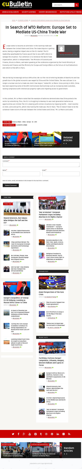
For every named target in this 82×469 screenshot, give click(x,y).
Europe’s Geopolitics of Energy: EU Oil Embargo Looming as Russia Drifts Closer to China (16, 300)
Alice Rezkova (52, 306)
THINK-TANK (40, 16)
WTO (35, 122)
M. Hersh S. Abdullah (53, 327)
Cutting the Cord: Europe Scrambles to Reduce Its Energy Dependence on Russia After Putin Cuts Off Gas (20, 327)
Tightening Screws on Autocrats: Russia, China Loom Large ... (45, 144)
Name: (5, 170)
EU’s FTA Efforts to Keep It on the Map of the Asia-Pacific (55, 314)
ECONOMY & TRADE (26, 16)
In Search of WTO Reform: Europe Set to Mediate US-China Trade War (50, 20)
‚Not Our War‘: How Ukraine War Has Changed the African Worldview (20, 269)
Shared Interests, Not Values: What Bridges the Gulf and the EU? (16, 220)
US (32, 122)
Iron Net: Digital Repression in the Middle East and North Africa (20, 232)
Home (13, 20)
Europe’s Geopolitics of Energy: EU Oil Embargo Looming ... (16, 144)
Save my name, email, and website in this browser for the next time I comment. (26, 180)
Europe (29, 122)
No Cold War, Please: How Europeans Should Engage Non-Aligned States (20, 257)
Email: (44, 170)
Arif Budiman (51, 318)
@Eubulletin (34, 36)
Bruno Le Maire (16, 122)
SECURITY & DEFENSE (29, 12)
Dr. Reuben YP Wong (50, 297)
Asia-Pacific (43, 278)
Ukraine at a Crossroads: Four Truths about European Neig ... (13, 455)
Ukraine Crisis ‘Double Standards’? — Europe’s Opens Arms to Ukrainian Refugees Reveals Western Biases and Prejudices (55, 228)
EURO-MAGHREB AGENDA (55, 16)
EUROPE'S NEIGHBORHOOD (39, 444)
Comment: (6, 161)
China (24, 122)
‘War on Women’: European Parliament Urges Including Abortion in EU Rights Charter (50, 214)
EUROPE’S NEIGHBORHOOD (48, 12)
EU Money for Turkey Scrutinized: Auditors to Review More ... (44, 455)
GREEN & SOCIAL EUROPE (10, 12)
